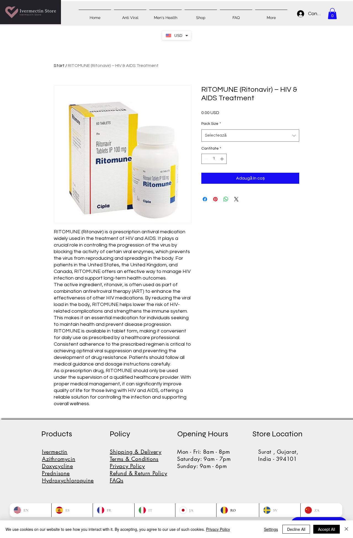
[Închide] (346, 529)
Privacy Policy (218, 529)
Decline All (296, 529)
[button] (332, 13)
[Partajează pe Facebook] (205, 199)
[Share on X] (236, 199)
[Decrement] (205, 159)
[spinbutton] (214, 159)
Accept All (326, 529)
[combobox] (250, 135)
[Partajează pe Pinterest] (215, 199)
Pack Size (211, 124)
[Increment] (222, 159)
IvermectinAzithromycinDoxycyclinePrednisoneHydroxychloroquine (68, 466)
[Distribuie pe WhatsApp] (226, 199)
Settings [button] (271, 529)
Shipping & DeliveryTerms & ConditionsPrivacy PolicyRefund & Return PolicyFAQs (138, 466)
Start (59, 65)
